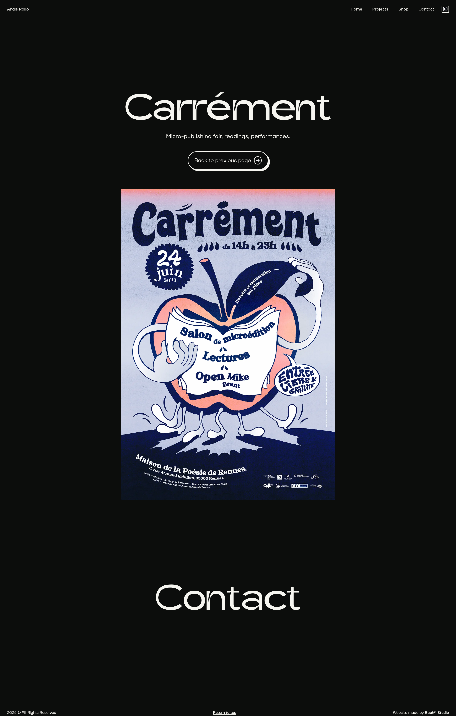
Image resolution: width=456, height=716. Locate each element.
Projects (380, 9)
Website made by (421, 712)
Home (356, 9)
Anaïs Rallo (18, 9)
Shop (403, 9)
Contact (426, 9)
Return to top (224, 712)
